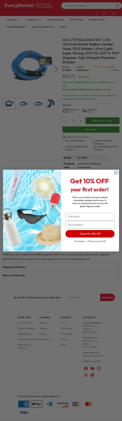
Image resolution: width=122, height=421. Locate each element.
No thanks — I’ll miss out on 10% (90, 241)
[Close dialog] (116, 173)
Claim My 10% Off (90, 233)
